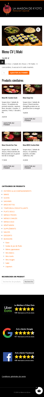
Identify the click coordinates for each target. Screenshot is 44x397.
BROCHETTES (9, 205)
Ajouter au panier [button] (9, 124)
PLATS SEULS (9, 211)
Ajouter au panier (19, 72)
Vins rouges (10, 259)
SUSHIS (7, 198)
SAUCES (7, 232)
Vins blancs (10, 253)
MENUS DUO (9, 222)
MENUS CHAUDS (10, 218)
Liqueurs (9, 266)
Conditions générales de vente (14, 376)
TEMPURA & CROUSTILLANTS (16, 208)
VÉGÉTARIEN (9, 225)
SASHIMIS (7, 201)
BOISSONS (8, 239)
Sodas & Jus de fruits (14, 246)
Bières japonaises (13, 249)
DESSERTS (8, 235)
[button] (38, 29)
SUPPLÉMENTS (10, 228)
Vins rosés (10, 256)
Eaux (7, 242)
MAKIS (6, 194)
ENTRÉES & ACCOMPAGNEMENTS (17, 191)
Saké (7, 263)
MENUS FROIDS (10, 215)
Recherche (29, 281)
